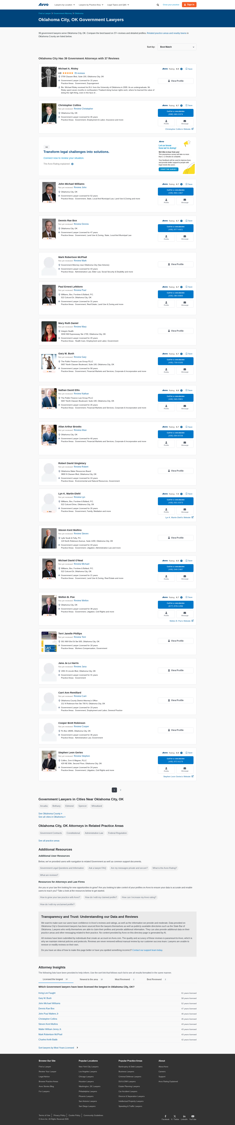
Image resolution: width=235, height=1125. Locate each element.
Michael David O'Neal (70, 560)
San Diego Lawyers (87, 1106)
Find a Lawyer (45, 1067)
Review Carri (80, 696)
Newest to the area (91, 979)
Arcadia (44, 806)
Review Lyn (79, 497)
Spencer (82, 806)
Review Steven (81, 533)
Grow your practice (171, 5)
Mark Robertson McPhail (72, 257)
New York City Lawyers (88, 1067)
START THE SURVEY (168, 169)
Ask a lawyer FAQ (97, 868)
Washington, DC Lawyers (89, 1086)
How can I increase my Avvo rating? (139, 897)
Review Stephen (82, 756)
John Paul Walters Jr (48, 1014)
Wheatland (97, 806)
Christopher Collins (69, 105)
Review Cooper (81, 726)
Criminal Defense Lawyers (130, 1076)
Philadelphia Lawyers (88, 1091)
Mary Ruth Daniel (68, 323)
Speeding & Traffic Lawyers (130, 1106)
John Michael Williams (71, 184)
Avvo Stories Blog (46, 1086)
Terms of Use (44, 1115)
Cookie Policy (74, 1115)
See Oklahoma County (49, 813)
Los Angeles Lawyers (88, 1071)
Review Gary (80, 357)
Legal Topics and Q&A (116, 5)
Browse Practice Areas (48, 1081)
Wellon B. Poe (66, 597)
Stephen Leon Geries (70, 752)
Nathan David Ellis (69, 390)
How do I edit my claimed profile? (101, 897)
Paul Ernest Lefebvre (70, 286)
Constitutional (73, 833)
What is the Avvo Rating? (165, 868)
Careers (162, 1071)
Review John (80, 187)
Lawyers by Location (63, 5)
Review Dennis (81, 224)
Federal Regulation (117, 833)
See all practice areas (48, 841)
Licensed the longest (55, 979)
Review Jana (80, 666)
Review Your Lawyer (47, 1071)
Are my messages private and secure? (129, 868)
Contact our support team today (147, 950)
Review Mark (80, 260)
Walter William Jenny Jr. (49, 1029)
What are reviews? (49, 875)
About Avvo (163, 1067)
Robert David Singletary (72, 463)
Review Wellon (81, 600)
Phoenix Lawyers (86, 1096)
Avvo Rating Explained (168, 1081)
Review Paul (80, 290)
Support (162, 1076)
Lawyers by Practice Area (90, 5)
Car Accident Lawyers (128, 1091)
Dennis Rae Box (67, 220)
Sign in (190, 4)
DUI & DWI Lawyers (127, 1081)
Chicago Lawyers (86, 1076)
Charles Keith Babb (47, 1039)
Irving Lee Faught (46, 993)
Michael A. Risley (68, 68)
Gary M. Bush (66, 353)
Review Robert (81, 467)
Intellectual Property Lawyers (131, 1101)
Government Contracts (51, 833)
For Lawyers (44, 1091)
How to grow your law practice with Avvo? (60, 897)
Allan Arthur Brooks (69, 426)
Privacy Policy (59, 1115)
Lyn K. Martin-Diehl (69, 493)
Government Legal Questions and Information (62, 868)
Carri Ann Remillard (69, 692)
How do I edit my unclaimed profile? (57, 904)
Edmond (69, 806)
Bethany (56, 806)
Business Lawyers (126, 1071)
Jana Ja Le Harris (68, 663)
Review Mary (80, 326)
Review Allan (80, 430)
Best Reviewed (156, 979)
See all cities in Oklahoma (51, 817)
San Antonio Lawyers (88, 1101)
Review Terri (80, 637)
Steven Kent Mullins (70, 530)
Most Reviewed (124, 979)
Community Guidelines (93, 1115)
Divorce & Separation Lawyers (132, 1096)
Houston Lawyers (86, 1081)
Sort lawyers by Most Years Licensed (56, 1048)
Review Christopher (83, 109)
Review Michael (81, 564)
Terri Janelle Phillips (70, 633)
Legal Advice (44, 1076)
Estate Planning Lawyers (129, 1086)
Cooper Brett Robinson (71, 723)
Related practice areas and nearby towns (167, 33)
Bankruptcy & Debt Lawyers (130, 1067)
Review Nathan (81, 393)
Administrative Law (94, 833)
